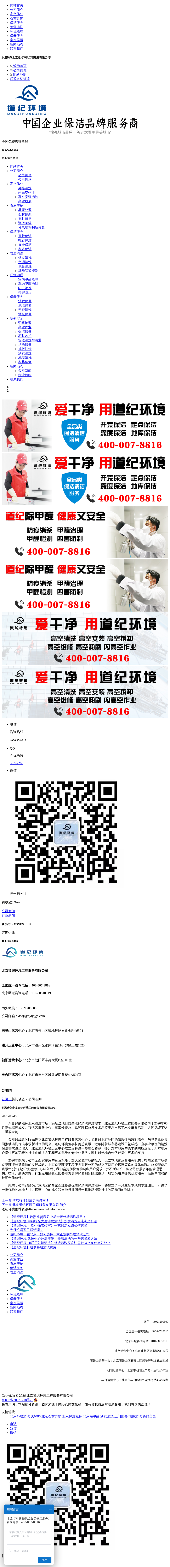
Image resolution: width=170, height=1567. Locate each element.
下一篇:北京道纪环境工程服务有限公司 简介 (34, 1205)
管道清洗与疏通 (29, 340)
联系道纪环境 (20, 79)
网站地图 (19, 74)
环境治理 (16, 31)
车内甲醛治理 (28, 284)
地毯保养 (25, 305)
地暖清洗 (25, 266)
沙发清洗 (25, 353)
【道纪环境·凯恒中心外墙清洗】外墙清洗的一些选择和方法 (53, 1238)
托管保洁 (25, 240)
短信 (13, 1428)
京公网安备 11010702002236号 (60, 1400)
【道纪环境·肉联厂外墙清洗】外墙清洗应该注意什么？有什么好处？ (60, 1243)
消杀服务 (25, 344)
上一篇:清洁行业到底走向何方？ (25, 1200)
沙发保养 (25, 301)
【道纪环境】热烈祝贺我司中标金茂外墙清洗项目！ (48, 1217)
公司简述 (25, 179)
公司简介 (16, 9)
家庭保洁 (25, 249)
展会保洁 (25, 244)
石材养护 (16, 18)
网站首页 (16, 5)
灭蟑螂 (36, 1416)
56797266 (16, 763)
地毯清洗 (25, 357)
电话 (13, 1424)
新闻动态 (16, 44)
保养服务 (16, 35)
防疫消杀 (25, 288)
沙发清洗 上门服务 (114, 1416)
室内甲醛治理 (28, 279)
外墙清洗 (25, 188)
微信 (13, 1432)
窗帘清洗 (25, 310)
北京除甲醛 (91, 1416)
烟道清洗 (25, 257)
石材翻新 (25, 214)
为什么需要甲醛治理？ (26, 1230)
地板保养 (25, 314)
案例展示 (16, 40)
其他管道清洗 (28, 270)
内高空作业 (26, 192)
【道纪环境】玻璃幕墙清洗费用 (33, 1247)
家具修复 (25, 362)
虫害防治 (25, 292)
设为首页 (19, 66)
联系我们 (16, 48)
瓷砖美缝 (25, 223)
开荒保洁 (25, 236)
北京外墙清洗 (20, 1416)
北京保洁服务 (72, 1416)
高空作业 (16, 14)
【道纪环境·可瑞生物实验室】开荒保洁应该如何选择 (48, 1225)
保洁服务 (16, 22)
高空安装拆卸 (28, 197)
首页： (7, 1099)
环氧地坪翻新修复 (31, 227)
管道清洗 (16, 27)
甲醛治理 (25, 323)
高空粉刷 (25, 201)
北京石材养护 (51, 1416)
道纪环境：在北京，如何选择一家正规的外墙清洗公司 (50, 1234)
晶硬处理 (25, 210)
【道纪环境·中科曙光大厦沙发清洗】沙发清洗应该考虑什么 (53, 1221)
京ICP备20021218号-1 (17, 1400)
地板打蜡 (25, 349)
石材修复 (25, 218)
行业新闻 (25, 375)
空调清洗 (25, 262)
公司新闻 (25, 370)
